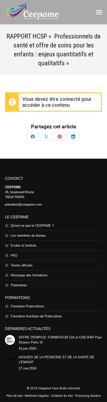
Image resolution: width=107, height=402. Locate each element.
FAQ (14, 255)
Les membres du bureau (28, 235)
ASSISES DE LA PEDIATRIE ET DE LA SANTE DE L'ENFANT (56, 359)
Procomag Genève (88, 396)
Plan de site (14, 396)
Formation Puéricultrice (27, 306)
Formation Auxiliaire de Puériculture (36, 316)
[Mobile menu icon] (99, 12)
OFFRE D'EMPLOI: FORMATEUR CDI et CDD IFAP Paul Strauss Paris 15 (60, 339)
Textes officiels (22, 265)
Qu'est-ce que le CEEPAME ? (32, 225)
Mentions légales (37, 396)
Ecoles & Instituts (24, 245)
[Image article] (10, 340)
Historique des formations (29, 275)
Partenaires (19, 285)
